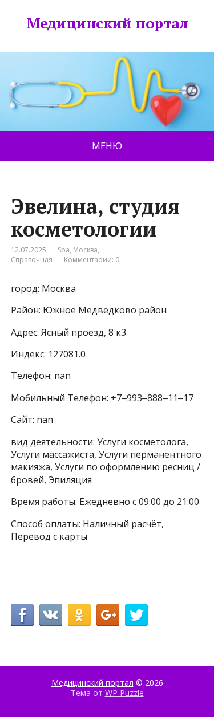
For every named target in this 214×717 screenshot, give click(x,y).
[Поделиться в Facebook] (22, 615)
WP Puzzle (124, 692)
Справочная (32, 259)
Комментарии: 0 (91, 259)
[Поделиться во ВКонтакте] (50, 615)
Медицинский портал (107, 23)
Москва (85, 250)
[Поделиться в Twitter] (136, 615)
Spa (64, 250)
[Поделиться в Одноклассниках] (79, 615)
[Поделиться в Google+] (107, 615)
